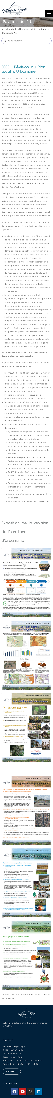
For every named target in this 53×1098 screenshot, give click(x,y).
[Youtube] (22, 1091)
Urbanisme (24, 29)
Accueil (5, 29)
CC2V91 (8, 1026)
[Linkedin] (38, 1091)
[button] (49, 13)
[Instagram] (30, 1091)
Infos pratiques (39, 29)
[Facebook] (14, 1091)
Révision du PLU (18, 22)
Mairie (14, 29)
